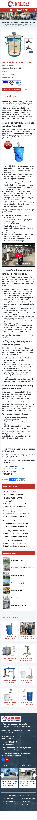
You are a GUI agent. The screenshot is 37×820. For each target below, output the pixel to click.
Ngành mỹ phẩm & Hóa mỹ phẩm (22, 568)
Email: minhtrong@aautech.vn (16, 506)
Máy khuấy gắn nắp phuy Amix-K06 (9, 637)
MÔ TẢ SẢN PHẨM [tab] (10, 96)
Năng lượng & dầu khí (18, 605)
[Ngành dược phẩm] (6, 575)
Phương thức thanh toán (27, 798)
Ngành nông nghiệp (18, 583)
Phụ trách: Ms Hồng (17, 533)
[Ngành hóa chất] (6, 590)
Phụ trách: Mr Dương (17, 514)
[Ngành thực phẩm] (6, 560)
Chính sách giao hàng (9, 801)
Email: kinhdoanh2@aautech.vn (16, 526)
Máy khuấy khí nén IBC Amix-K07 (10, 681)
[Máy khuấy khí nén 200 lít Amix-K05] (27, 694)
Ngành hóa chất (16, 590)
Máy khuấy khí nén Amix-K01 (27, 681)
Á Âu (4, 402)
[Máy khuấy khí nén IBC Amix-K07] (9, 672)
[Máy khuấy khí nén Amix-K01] (27, 672)
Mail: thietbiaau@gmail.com (13, 494)
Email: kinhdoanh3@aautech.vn (16, 536)
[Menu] (2, 9)
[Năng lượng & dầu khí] (6, 605)
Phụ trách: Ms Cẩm (16, 524)
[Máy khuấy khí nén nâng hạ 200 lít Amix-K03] (27, 650)
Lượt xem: (6, 78)
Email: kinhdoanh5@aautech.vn (16, 546)
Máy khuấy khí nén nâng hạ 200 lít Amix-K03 (27, 660)
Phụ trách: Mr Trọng (17, 504)
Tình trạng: (6, 74)
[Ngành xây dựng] (6, 598)
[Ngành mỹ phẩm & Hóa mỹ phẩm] (6, 567)
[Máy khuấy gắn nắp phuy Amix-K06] (9, 628)
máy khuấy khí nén (27, 335)
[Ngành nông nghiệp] (6, 582)
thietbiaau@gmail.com (16, 468)
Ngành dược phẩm (17, 575)
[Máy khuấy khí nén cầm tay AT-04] (9, 694)
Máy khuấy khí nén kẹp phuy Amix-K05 (27, 637)
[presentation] (2, 776)
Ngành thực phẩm (17, 560)
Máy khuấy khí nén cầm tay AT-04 (10, 703)
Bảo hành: (6, 71)
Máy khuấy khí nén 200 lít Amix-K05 (27, 703)
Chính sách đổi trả (9, 798)
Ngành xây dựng (16, 598)
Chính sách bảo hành (27, 801)
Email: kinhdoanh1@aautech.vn (16, 516)
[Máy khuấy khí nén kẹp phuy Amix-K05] (27, 628)
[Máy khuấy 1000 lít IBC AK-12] (9, 650)
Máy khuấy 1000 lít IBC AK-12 (10, 659)
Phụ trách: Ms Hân (16, 543)
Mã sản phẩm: (7, 68)
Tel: (9, 491)
